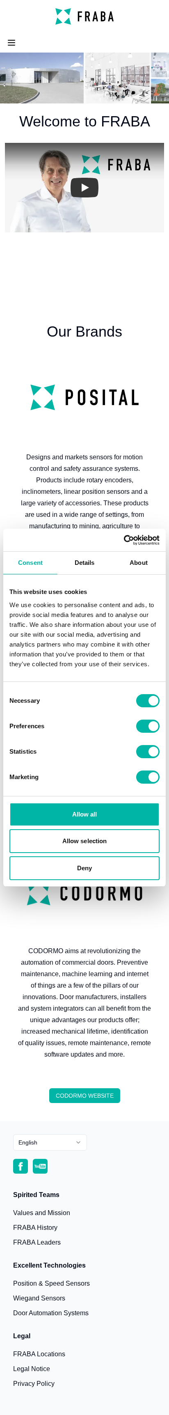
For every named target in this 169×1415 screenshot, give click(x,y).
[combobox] (50, 1142)
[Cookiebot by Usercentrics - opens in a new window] (124, 540)
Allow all (84, 814)
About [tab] (139, 562)
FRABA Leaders (37, 1242)
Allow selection (84, 840)
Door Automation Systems (51, 1313)
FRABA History (35, 1227)
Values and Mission (41, 1212)
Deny (84, 868)
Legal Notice (31, 1368)
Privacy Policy (34, 1383)
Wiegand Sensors (39, 1298)
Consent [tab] (30, 562)
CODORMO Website (85, 1095)
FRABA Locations (39, 1354)
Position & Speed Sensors (51, 1283)
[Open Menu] (11, 43)
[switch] (148, 726)
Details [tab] (85, 562)
